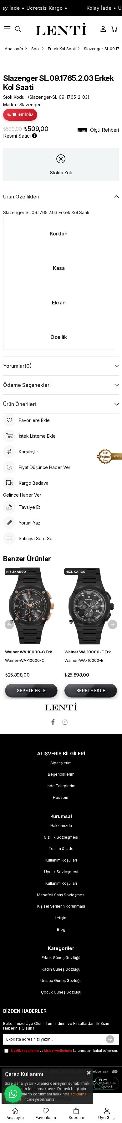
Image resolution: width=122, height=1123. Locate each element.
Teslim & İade (61, 848)
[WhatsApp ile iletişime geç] (13, 1094)
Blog (61, 929)
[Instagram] (67, 722)
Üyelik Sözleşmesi (61, 871)
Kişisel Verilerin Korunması (61, 906)
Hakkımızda (61, 825)
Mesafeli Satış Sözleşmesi (61, 895)
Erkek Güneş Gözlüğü (61, 957)
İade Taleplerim (61, 785)
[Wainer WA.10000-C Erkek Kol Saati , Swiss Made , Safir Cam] (31, 606)
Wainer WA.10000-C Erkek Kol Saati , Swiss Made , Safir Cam (31, 651)
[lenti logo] (61, 706)
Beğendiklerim (61, 774)
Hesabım (61, 797)
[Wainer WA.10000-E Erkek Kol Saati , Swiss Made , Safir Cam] (91, 606)
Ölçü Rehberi (104, 130)
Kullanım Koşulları (61, 860)
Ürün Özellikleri (21, 196)
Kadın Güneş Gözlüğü (61, 969)
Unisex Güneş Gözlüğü (61, 980)
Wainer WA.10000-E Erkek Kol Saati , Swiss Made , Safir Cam (90, 651)
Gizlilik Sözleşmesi (61, 837)
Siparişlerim (61, 763)
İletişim (61, 917)
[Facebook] (54, 722)
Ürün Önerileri (19, 404)
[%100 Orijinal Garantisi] (109, 456)
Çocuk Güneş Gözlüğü (61, 992)
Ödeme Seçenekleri (27, 385)
